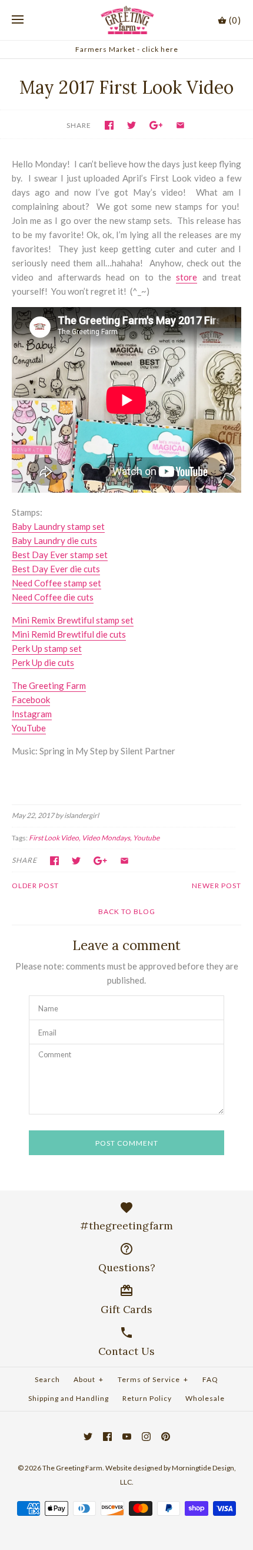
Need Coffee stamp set (56, 583)
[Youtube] (126, 1436)
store (186, 277)
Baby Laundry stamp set (58, 526)
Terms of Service (153, 1379)
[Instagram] (146, 1436)
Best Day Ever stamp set (60, 554)
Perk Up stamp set (47, 648)
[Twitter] (88, 1436)
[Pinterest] (165, 1436)
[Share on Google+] (156, 125)
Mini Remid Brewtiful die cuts (69, 634)
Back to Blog (126, 911)
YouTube (29, 728)
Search (47, 1379)
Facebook (31, 699)
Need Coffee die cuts (53, 597)
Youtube (146, 837)
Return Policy (147, 1398)
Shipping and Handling (68, 1398)
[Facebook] (107, 1436)
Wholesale (205, 1398)
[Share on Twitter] (131, 125)
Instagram (32, 713)
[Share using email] (180, 125)
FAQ (210, 1379)
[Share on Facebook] (109, 125)
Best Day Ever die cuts (56, 568)
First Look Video (54, 837)
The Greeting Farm (49, 685)
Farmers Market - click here (126, 49)
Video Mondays (106, 837)
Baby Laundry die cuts (54, 540)
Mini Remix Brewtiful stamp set (73, 620)
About (89, 1379)
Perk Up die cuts (43, 662)
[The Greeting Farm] (127, 20)
